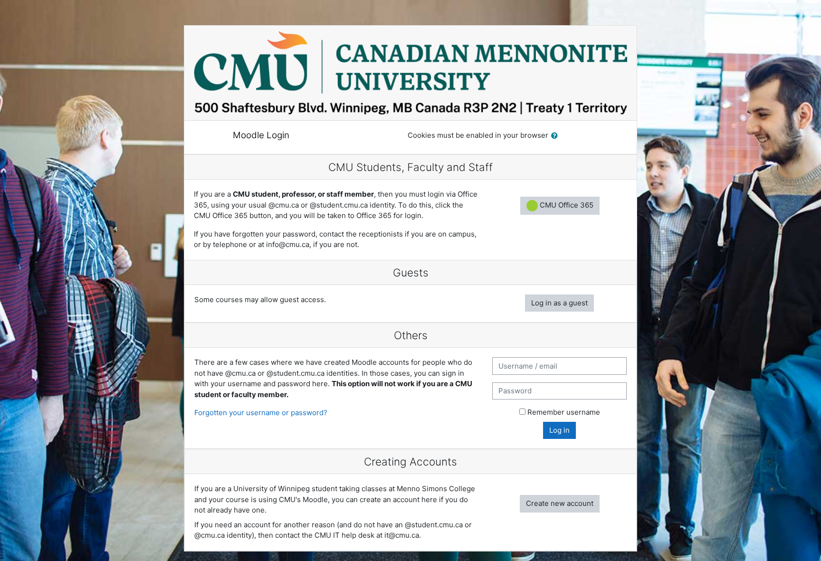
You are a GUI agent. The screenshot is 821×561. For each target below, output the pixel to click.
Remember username (563, 412)
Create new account (559, 503)
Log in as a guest (559, 302)
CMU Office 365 (565, 204)
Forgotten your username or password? (260, 412)
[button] (556, 136)
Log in (559, 430)
